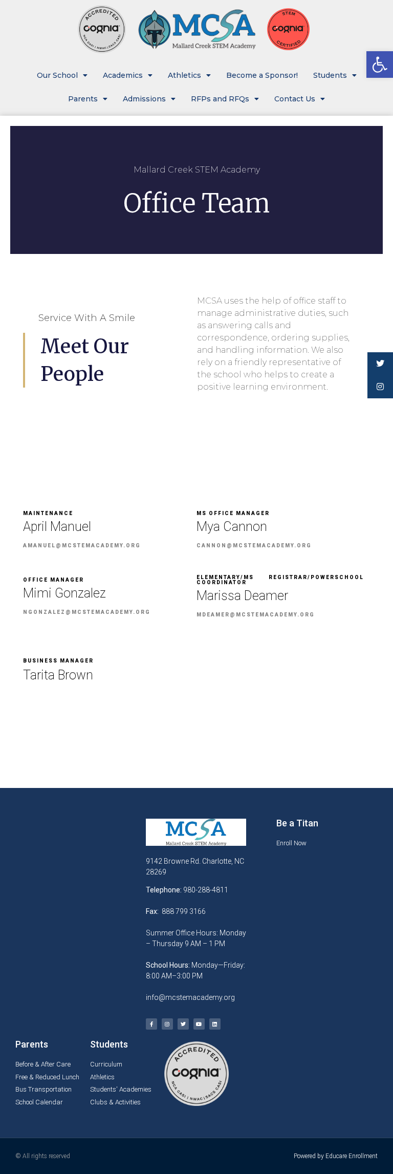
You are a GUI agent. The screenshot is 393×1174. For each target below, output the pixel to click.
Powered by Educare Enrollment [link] (336, 1156)
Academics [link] (123, 75)
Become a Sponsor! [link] (262, 75)
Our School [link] (57, 75)
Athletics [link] (184, 75)
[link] (379, 64)
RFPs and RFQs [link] (220, 98)
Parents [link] (83, 98)
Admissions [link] (144, 98)
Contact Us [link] (294, 98)
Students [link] (330, 75)
